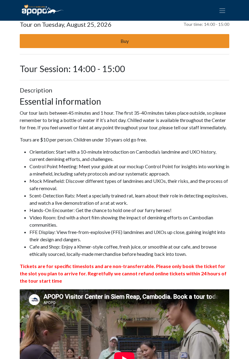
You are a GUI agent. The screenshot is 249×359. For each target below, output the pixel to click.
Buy (125, 41)
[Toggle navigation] (222, 10)
